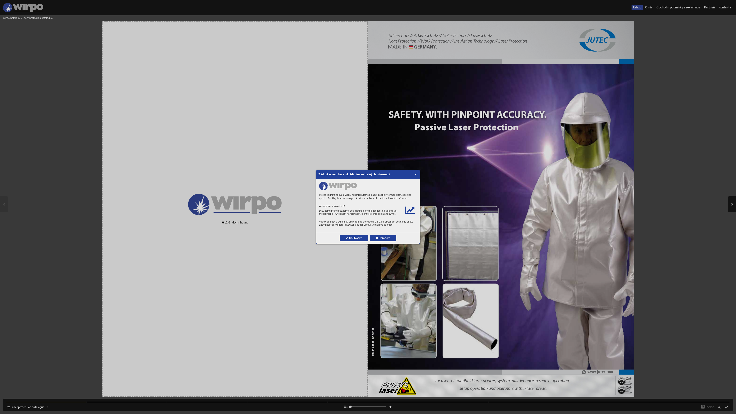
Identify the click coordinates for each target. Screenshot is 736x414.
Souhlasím (355, 238)
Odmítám (384, 238)
